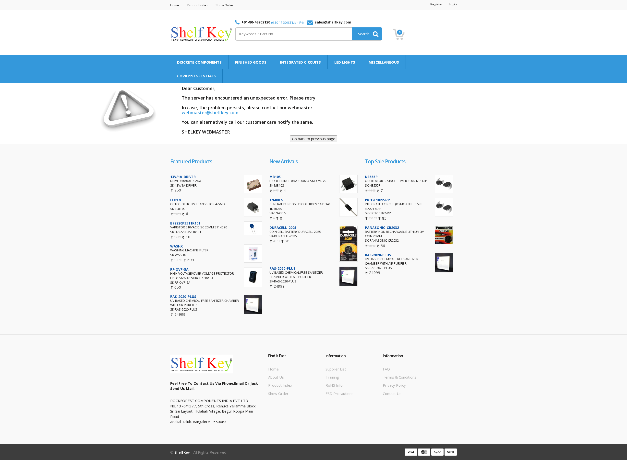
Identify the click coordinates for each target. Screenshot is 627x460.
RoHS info (334, 385)
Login (453, 4)
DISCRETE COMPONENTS (199, 62)
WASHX (176, 246)
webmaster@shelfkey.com (210, 112)
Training (332, 377)
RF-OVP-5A (179, 269)
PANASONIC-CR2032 (382, 227)
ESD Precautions (339, 393)
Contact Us (392, 393)
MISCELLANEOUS (384, 62)
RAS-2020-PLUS (183, 296)
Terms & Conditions (399, 377)
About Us (276, 377)
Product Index (197, 5)
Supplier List (336, 369)
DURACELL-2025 (282, 227)
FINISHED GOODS (250, 62)
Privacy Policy (394, 385)
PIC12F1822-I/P (377, 200)
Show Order (224, 5)
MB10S (275, 176)
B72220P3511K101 (185, 223)
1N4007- (276, 200)
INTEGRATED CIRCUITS (300, 62)
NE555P (371, 176)
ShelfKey (182, 452)
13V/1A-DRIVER (183, 176)
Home (174, 5)
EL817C (176, 200)
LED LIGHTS (344, 62)
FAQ (386, 369)
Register (436, 4)
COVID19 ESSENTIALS (196, 75)
